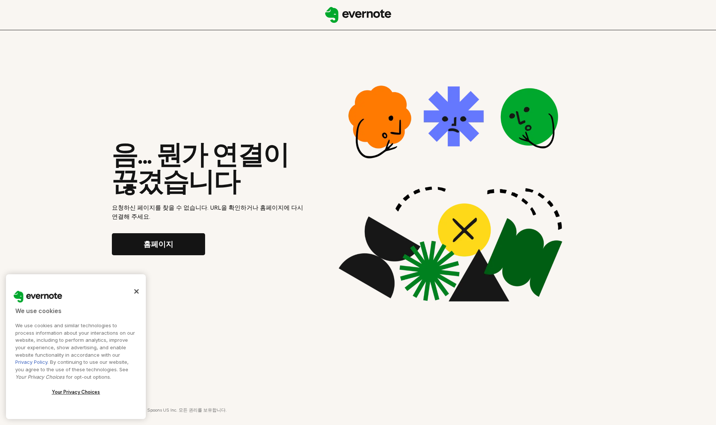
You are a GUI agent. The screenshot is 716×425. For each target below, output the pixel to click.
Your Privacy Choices (76, 392)
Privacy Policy (31, 362)
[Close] (136, 291)
